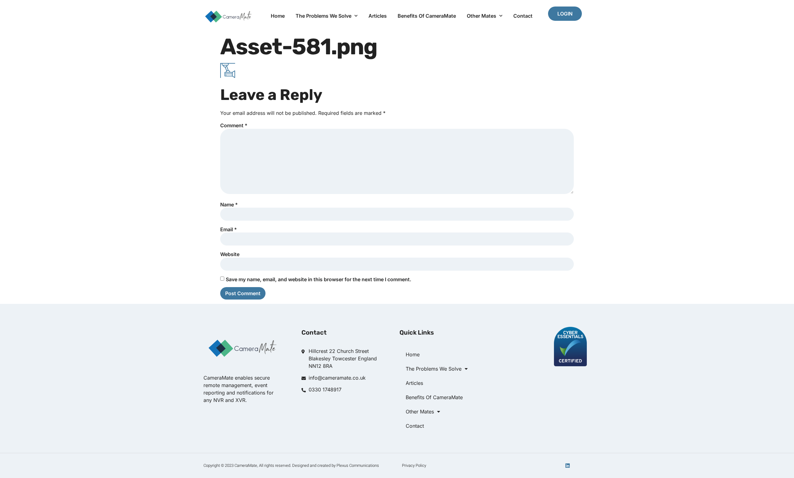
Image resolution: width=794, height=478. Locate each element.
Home (278, 16)
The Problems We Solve (323, 16)
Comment (234, 125)
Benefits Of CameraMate (427, 16)
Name (229, 204)
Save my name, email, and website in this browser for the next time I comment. (318, 279)
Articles (377, 16)
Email (228, 229)
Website (229, 254)
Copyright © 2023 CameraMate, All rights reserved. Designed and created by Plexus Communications (291, 465)
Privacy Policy (414, 465)
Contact (523, 16)
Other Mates (481, 16)
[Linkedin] (567, 465)
